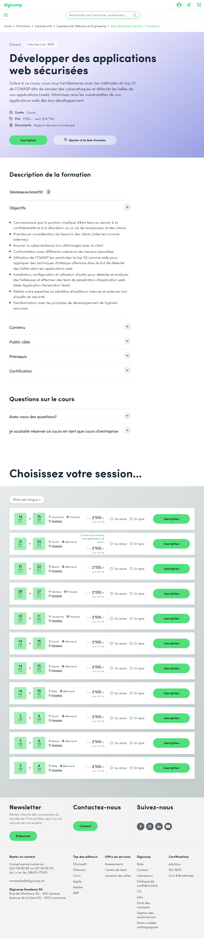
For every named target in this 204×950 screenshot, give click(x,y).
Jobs (140, 897)
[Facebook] (140, 826)
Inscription (28, 140)
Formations (23, 26)
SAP (76, 893)
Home (8, 26)
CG (139, 891)
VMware (79, 870)
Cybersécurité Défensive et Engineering (81, 26)
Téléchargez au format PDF (26, 192)
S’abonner (23, 835)
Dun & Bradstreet (181, 875)
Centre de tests (116, 870)
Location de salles (118, 875)
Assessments (114, 864)
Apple (77, 881)
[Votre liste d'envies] (189, 5)
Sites (140, 864)
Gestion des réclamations (146, 915)
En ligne (139, 519)
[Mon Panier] (199, 5)
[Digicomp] (13, 5)
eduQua (175, 864)
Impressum (145, 875)
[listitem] (70, 207)
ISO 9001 (175, 870)
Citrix (77, 875)
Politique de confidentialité (147, 883)
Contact (85, 826)
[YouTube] (168, 826)
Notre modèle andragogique (147, 925)
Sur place (121, 519)
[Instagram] (150, 826)
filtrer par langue (25, 499)
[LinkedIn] (159, 826)
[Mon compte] (179, 5)
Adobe (78, 887)
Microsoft (80, 864)
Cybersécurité (43, 26)
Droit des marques (143, 905)
